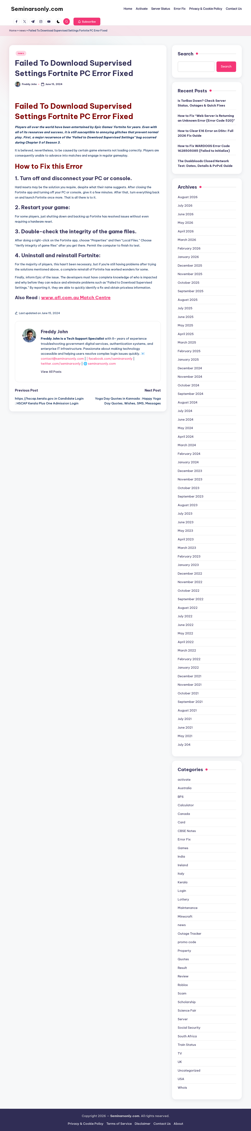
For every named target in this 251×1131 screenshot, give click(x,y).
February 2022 (189, 659)
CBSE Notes (187, 831)
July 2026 (185, 205)
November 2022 (190, 582)
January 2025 (188, 359)
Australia (184, 788)
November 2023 (190, 479)
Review (183, 976)
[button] (86, 21)
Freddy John (54, 331)
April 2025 (186, 334)
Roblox (183, 985)
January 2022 (188, 667)
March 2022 (187, 650)
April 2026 (186, 231)
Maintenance (188, 908)
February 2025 (189, 351)
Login (182, 891)
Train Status (187, 1045)
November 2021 (190, 685)
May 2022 (185, 633)
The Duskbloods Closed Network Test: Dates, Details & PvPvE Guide (205, 163)
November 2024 (190, 377)
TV (180, 1053)
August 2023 (188, 505)
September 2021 (190, 702)
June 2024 (185, 419)
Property (184, 951)
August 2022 (188, 608)
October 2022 (188, 591)
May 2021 (185, 736)
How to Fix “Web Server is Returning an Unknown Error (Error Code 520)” (206, 118)
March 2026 (187, 240)
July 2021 (185, 719)
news (22, 30)
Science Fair (187, 1010)
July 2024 (185, 411)
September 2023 (190, 496)
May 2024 (185, 428)
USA (181, 1079)
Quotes (183, 959)
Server (183, 1019)
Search (185, 53)
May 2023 (185, 531)
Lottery (183, 899)
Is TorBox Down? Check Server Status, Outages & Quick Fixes (202, 103)
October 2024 (188, 385)
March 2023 (187, 548)
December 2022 (190, 573)
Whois (182, 1088)
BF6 (181, 797)
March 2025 (187, 342)
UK (180, 1062)
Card (181, 822)
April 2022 (186, 642)
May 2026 (185, 223)
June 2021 (185, 727)
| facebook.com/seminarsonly (109, 359)
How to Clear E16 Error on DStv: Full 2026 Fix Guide (205, 133)
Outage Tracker (189, 934)
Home (13, 30)
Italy (181, 874)
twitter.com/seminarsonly (61, 364)
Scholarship (187, 1002)
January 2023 (188, 565)
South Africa (187, 1036)
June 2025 (185, 317)
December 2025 (190, 265)
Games (183, 848)
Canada (184, 814)
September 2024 (190, 394)
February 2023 (189, 556)
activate (184, 780)
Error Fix (184, 839)
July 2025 (185, 308)
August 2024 (188, 402)
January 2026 (188, 257)
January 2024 (188, 462)
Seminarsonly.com (37, 8)
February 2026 (189, 248)
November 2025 (190, 274)
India (181, 856)
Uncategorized (189, 1070)
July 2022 (185, 616)
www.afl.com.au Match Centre (76, 297)
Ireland (183, 865)
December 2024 (190, 368)
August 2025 (188, 300)
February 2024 (189, 454)
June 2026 (186, 214)
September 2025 (190, 291)
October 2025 (188, 283)
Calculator (186, 805)
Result (182, 968)
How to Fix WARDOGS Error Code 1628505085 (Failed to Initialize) (204, 148)
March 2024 (187, 445)
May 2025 (185, 325)
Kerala (182, 882)
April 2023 (186, 539)
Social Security (189, 1028)
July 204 (184, 745)
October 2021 (188, 693)
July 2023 (185, 513)
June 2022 (185, 625)
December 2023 (190, 471)
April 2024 (186, 437)
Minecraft (185, 916)
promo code (187, 942)
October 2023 (188, 488)
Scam (182, 993)
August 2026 (188, 197)
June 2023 (185, 522)
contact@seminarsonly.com (62, 359)
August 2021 (187, 710)
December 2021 (189, 676)
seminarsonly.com (102, 364)
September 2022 (190, 599)
